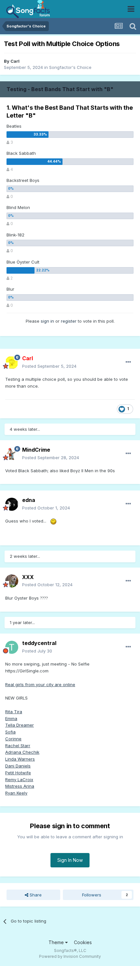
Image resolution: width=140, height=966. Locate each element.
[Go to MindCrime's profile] (11, 453)
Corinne (13, 738)
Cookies (83, 942)
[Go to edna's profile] (11, 504)
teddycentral (39, 643)
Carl (15, 61)
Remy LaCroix (19, 779)
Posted (49, 366)
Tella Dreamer (19, 725)
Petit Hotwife (18, 772)
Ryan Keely (16, 793)
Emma (11, 718)
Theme (57, 942)
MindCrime (36, 449)
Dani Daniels (18, 765)
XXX (28, 577)
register (69, 321)
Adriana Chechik (22, 752)
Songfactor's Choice (70, 67)
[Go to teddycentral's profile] (11, 647)
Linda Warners (20, 759)
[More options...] (128, 362)
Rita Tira (13, 711)
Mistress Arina (19, 786)
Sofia (10, 731)
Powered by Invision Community (70, 956)
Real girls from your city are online (40, 684)
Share (35, 894)
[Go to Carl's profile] (11, 362)
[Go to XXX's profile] (11, 581)
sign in (47, 321)
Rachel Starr (17, 745)
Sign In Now (70, 860)
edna (28, 500)
